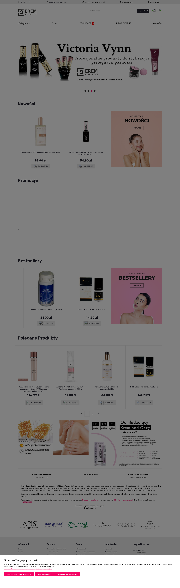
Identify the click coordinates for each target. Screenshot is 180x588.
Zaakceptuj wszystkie (67, 574)
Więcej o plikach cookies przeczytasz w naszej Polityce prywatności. (28, 569)
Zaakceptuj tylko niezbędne (19, 574)
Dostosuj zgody (45, 574)
